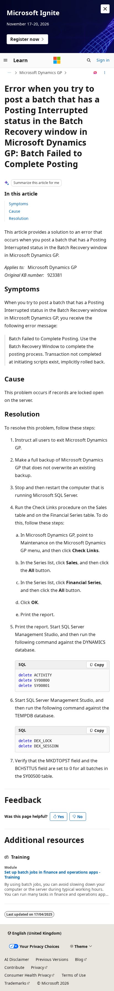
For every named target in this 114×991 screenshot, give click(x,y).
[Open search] (88, 60)
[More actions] (105, 72)
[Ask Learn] (95, 72)
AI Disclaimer (16, 959)
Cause (14, 211)
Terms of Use (74, 975)
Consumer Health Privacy (27, 975)
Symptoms (18, 203)
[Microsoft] (57, 60)
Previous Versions (52, 959)
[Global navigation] (5, 60)
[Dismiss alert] (105, 8)
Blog (79, 959)
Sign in (103, 60)
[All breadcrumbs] (9, 72)
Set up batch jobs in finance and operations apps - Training (52, 875)
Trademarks (15, 983)
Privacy (37, 967)
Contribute (14, 967)
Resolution (18, 218)
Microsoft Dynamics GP (40, 72)
